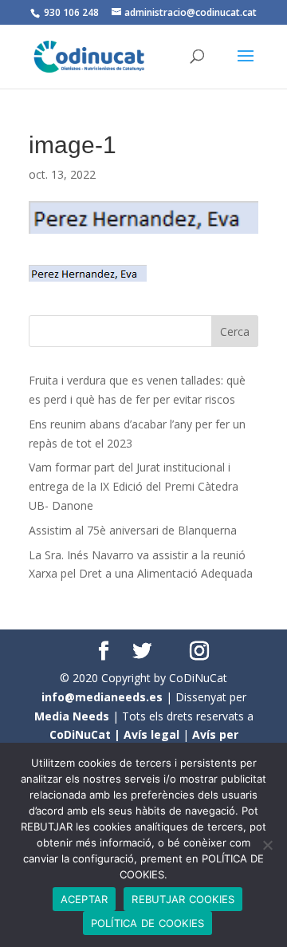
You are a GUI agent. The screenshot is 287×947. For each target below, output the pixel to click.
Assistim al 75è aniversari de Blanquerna (133, 530)
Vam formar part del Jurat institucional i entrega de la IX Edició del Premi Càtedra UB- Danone (133, 486)
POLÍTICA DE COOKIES (148, 923)
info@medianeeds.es (102, 696)
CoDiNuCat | (86, 734)
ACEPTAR (84, 899)
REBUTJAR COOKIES (183, 899)
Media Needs (71, 716)
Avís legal (151, 734)
